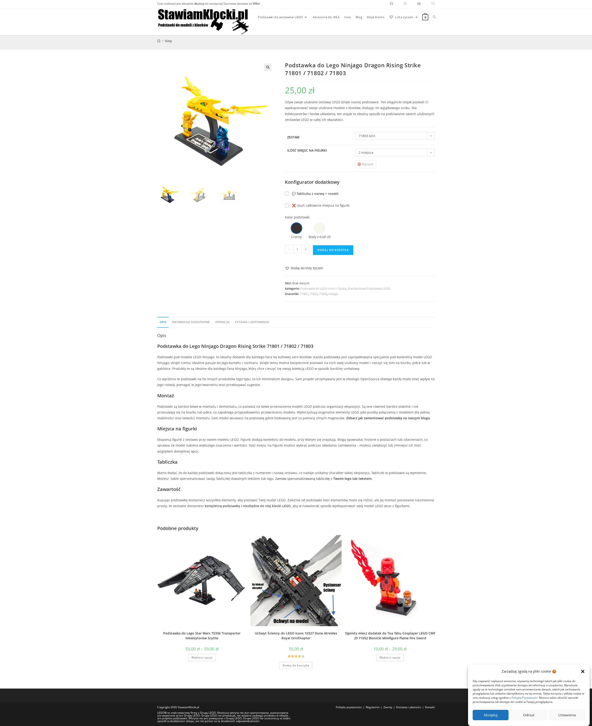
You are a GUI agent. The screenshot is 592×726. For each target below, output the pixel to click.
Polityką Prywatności (525, 698)
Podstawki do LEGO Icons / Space (323, 288)
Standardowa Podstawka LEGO (369, 288)
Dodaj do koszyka (333, 250)
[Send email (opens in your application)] (430, 3)
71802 (313, 294)
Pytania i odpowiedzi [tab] (252, 322)
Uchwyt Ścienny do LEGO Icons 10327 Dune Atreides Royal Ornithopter (296, 635)
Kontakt (430, 707)
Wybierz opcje (202, 657)
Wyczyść (367, 164)
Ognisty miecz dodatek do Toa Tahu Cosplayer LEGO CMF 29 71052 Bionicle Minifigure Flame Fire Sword (390, 635)
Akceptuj (491, 715)
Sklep (168, 41)
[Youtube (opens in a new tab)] (419, 3)
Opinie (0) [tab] (222, 322)
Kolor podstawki (297, 217)
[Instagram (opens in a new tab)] (405, 3)
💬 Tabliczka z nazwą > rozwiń (315, 193)
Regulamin (372, 707)
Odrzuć (529, 715)
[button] (582, 671)
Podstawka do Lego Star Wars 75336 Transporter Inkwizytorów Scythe (201, 635)
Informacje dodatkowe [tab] (191, 322)
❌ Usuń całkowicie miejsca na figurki (321, 205)
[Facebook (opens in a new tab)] (391, 3)
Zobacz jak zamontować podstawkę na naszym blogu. (388, 418)
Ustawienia (567, 715)
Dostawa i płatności (408, 707)
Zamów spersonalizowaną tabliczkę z (323, 478)
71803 (323, 294)
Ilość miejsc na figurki (307, 150)
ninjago (333, 294)
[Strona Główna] (158, 41)
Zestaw (293, 137)
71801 (304, 294)
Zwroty (387, 707)
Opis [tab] (163, 322)
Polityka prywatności (349, 707)
